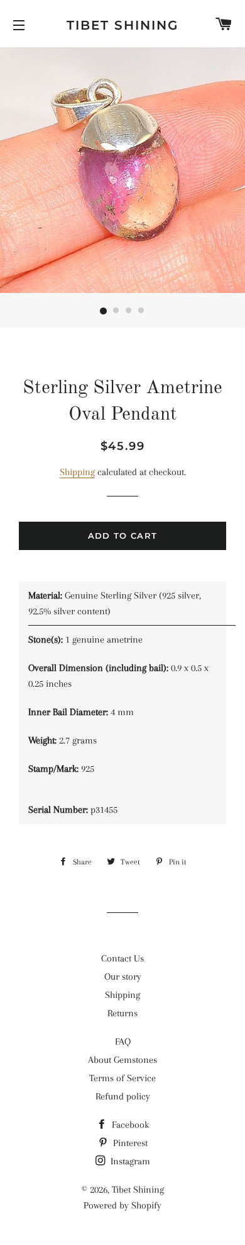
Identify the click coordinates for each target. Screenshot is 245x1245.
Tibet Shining (122, 25)
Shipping (77, 472)
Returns (122, 1013)
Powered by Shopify (122, 1205)
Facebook (129, 1124)
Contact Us (122, 958)
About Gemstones (122, 1059)
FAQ (123, 1041)
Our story (122, 976)
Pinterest (129, 1143)
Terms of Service (122, 1078)
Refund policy (122, 1096)
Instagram (129, 1161)
